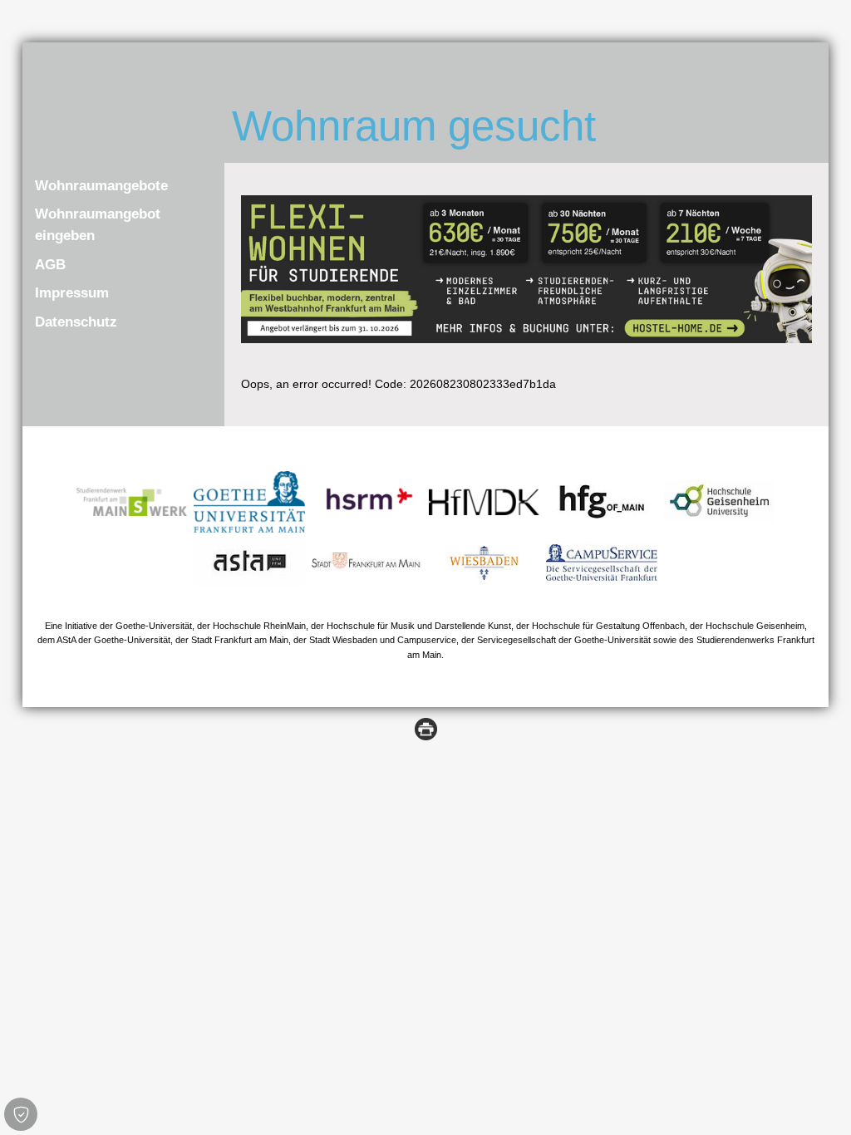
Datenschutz (76, 322)
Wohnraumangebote (101, 186)
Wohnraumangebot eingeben (97, 224)
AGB (50, 265)
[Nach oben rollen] (816, 1100)
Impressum (72, 293)
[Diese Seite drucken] (426, 728)
